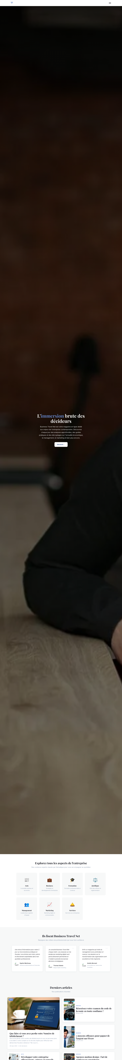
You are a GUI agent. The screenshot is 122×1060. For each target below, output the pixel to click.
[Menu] (110, 3)
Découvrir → (61, 444)
